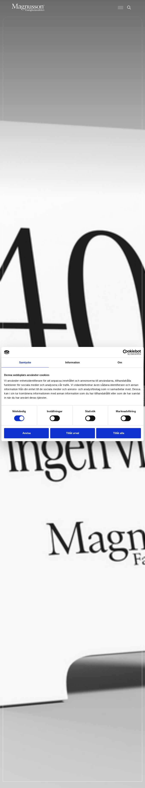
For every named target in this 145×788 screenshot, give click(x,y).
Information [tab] (72, 362)
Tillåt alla (118, 433)
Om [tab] (120, 362)
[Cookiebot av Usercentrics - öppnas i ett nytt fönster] (125, 352)
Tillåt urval (72, 433)
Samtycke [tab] (25, 362)
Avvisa (26, 433)
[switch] (55, 418)
